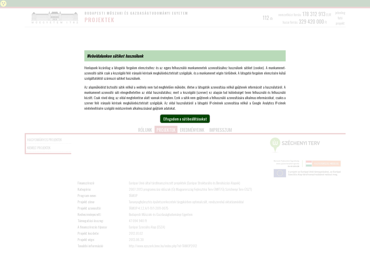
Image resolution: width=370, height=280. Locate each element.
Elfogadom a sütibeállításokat (185, 119)
